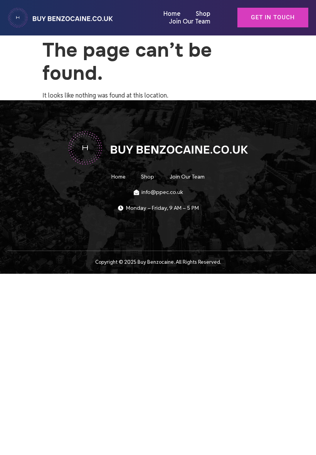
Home (171, 14)
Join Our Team (189, 21)
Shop (203, 14)
